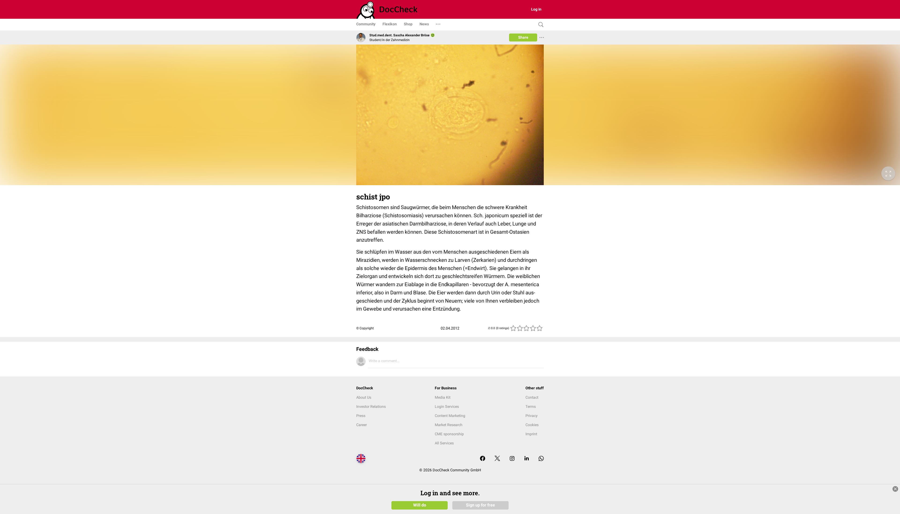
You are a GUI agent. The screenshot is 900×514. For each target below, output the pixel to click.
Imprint (531, 434)
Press (360, 415)
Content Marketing (450, 415)
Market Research (448, 425)
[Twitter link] (497, 459)
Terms (530, 406)
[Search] (540, 25)
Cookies (532, 425)
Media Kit (442, 397)
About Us (363, 397)
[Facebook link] (482, 459)
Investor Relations (371, 406)
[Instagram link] (512, 459)
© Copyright (365, 328)
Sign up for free (480, 505)
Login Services (447, 406)
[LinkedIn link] (526, 459)
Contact (531, 397)
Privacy (531, 415)
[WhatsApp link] (541, 459)
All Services (444, 443)
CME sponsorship (449, 434)
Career (361, 425)
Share (523, 37)
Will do (419, 505)
